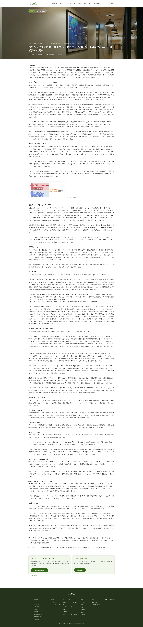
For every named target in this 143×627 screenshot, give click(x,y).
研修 (64, 609)
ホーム (47, 4)
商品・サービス (71, 4)
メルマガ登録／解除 (56, 605)
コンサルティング (67, 607)
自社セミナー (84, 612)
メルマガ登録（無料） (39, 570)
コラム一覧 (53, 602)
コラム (62, 4)
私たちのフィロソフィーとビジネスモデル (41, 606)
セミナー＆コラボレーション (70, 614)
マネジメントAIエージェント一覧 (70, 603)
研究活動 (65, 612)
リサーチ (83, 607)
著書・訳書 (94, 602)
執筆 (85, 4)
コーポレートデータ (39, 602)
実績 (79, 4)
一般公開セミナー (85, 615)
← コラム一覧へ (33, 575)
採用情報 (36, 612)
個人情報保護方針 (38, 614)
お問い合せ (80, 570)
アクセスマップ (37, 616)
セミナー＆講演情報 (94, 4)
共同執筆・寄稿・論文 (97, 605)
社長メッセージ (37, 609)
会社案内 (54, 4)
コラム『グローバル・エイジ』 (41, 43)
